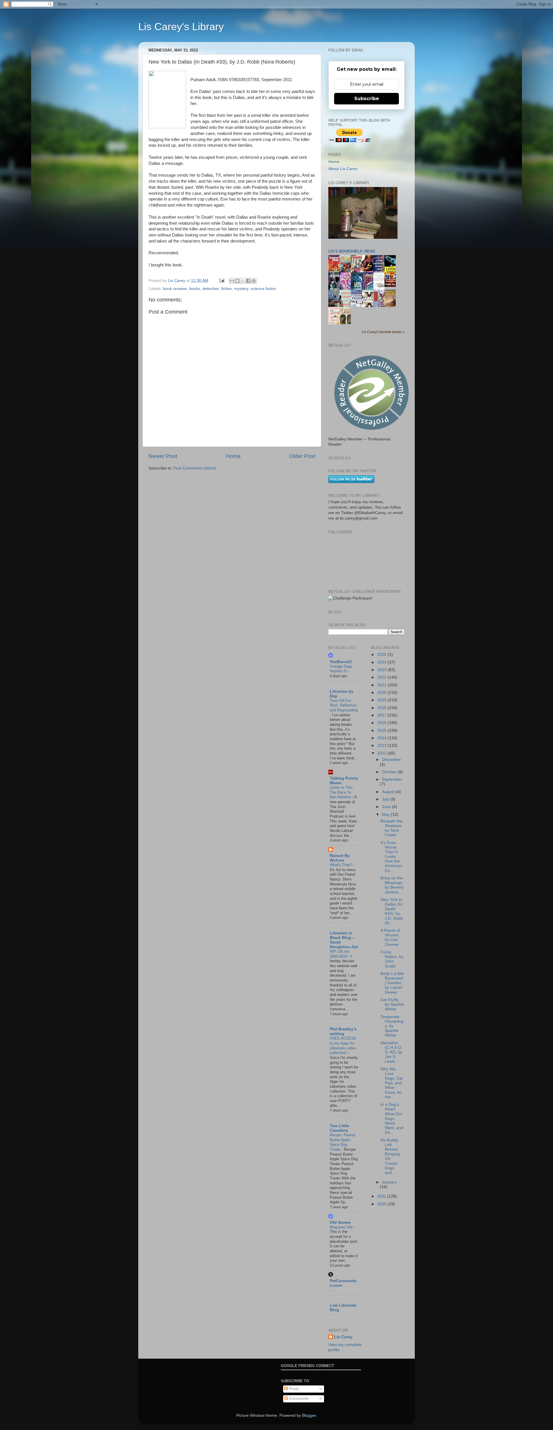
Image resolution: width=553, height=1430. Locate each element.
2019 (382, 700)
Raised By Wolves (340, 858)
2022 (382, 677)
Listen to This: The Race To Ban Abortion (342, 792)
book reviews (175, 289)
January (389, 1182)
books (194, 289)
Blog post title (342, 1227)
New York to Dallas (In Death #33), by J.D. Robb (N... (391, 911)
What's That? (341, 865)
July (386, 799)
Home (233, 456)
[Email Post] (221, 280)
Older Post (302, 456)
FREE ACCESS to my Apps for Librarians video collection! (343, 1045)
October (390, 772)
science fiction (263, 289)
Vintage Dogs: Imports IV (341, 668)
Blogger (309, 1415)
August (389, 792)
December (391, 759)
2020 (382, 692)
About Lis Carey (342, 169)
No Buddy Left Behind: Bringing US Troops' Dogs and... (390, 1156)
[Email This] (232, 281)
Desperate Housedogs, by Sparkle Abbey (392, 1026)
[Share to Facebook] (248, 281)
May (386, 814)
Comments (298, 1398)
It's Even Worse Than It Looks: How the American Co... (391, 857)
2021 (382, 685)
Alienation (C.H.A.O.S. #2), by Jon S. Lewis (391, 1052)
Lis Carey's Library (181, 27)
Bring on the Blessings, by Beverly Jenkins (392, 885)
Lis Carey (343, 1337)
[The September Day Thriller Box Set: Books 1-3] (392, 285)
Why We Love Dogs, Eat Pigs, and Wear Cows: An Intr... (391, 1083)
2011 (382, 1196)
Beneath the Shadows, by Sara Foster (391, 828)
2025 (382, 654)
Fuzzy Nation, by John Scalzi (391, 959)
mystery (241, 289)
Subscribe (366, 98)
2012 (382, 753)
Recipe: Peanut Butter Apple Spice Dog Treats (342, 1142)
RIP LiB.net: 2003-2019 (340, 954)
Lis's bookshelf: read (351, 251)
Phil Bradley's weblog (343, 1031)
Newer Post (162, 456)
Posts (293, 1389)
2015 (382, 730)
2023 (382, 670)
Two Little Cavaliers (339, 1128)
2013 (382, 745)
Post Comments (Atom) (194, 468)
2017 (382, 715)
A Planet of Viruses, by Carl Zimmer (390, 937)
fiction (226, 289)
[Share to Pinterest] (254, 281)
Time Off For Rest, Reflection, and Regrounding (344, 705)
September (392, 779)
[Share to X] (243, 281)
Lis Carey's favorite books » (383, 332)
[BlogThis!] (237, 281)
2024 (382, 662)
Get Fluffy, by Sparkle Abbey (392, 1004)
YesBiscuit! (341, 662)
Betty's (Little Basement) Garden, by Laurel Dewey (392, 982)
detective (210, 289)
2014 (382, 738)
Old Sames (340, 1222)
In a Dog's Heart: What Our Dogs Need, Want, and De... (391, 1118)
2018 (382, 708)
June (387, 807)
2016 (382, 723)
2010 (382, 1204)
